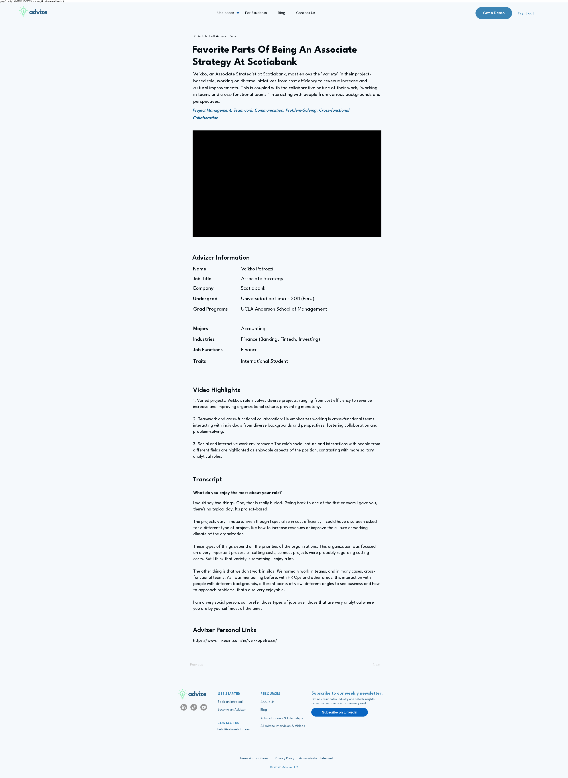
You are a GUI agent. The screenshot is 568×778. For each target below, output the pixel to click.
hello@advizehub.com (233, 729)
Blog (263, 710)
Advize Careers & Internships (281, 718)
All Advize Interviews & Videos (282, 726)
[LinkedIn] (183, 707)
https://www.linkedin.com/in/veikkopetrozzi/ (235, 641)
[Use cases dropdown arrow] (238, 12)
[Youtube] (203, 707)
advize (197, 694)
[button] (225, 12)
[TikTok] (193, 707)
